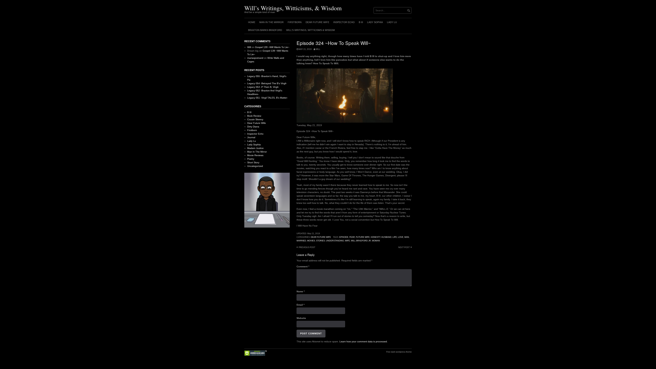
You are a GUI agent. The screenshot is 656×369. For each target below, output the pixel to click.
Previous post (307, 247)
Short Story (253, 162)
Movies (311, 241)
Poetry (250, 159)
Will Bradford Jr (361, 241)
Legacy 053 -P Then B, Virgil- (263, 87)
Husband (386, 237)
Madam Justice (255, 148)
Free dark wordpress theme (399, 352)
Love (400, 237)
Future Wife (363, 237)
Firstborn (295, 22)
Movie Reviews (255, 155)
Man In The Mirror (271, 22)
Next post (404, 247)
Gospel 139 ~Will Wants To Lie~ (272, 47)
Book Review (254, 115)
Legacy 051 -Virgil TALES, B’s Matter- (267, 97)
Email (300, 304)
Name (301, 291)
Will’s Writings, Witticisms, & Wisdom (293, 8)
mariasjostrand (255, 58)
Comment (303, 266)
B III (361, 22)
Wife (347, 241)
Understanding (335, 241)
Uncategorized (255, 166)
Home (251, 22)
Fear (352, 237)
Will (318, 49)
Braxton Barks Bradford (265, 30)
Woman (376, 241)
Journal (251, 137)
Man (406, 237)
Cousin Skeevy (255, 119)
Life (395, 237)
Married (301, 241)
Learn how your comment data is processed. (363, 341)
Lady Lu (392, 22)
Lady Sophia (375, 22)
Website (301, 318)
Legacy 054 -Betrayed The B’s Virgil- (267, 83)
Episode (343, 237)
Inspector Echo (344, 22)
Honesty (375, 237)
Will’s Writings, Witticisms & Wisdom (310, 30)
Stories (320, 241)
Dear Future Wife (317, 22)
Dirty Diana (253, 126)
